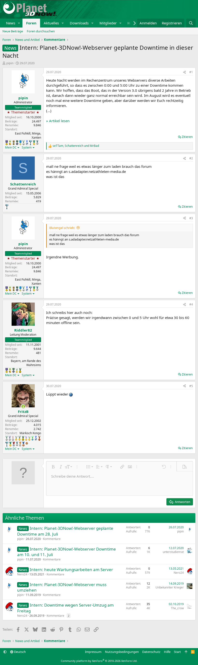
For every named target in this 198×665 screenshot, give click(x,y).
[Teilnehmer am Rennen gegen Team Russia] (13, 142)
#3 (191, 218)
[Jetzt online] (23, 406)
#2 (191, 158)
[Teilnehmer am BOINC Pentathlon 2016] (16, 438)
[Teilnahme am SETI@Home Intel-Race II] (27, 142)
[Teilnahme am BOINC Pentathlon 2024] (20, 444)
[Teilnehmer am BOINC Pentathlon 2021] (34, 142)
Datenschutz (151, 652)
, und (76, 146)
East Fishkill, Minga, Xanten (28, 135)
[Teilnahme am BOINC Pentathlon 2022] (14, 444)
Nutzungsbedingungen (122, 652)
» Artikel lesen (58, 120)
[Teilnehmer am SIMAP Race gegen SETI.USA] (7, 142)
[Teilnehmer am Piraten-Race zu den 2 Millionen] (10, 142)
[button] (19, 23)
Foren (31, 23)
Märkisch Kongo (30, 433)
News (10, 23)
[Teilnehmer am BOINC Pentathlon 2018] (10, 438)
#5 (191, 386)
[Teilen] (184, 72)
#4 (191, 304)
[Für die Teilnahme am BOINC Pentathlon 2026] (27, 443)
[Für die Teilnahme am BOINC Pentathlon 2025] (23, 444)
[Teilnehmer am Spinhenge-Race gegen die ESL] (17, 142)
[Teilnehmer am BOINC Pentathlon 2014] (20, 370)
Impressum (93, 652)
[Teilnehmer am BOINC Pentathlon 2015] (19, 438)
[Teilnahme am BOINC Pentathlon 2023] (37, 142)
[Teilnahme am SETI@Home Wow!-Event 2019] (32, 438)
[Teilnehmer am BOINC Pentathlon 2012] (17, 370)
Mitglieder (108, 23)
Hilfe (167, 652)
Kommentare (52, 539)
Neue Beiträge (12, 31)
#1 (191, 72)
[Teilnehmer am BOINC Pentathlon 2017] (13, 438)
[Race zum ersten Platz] (20, 142)
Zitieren (187, 136)
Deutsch (19, 652)
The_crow (177, 608)
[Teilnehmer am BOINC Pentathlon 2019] (23, 142)
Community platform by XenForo (99, 661)
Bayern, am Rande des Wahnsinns (26, 363)
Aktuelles (51, 23)
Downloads (79, 23)
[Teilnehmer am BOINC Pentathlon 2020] (39, 438)
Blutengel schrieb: (62, 228)
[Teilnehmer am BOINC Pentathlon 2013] (26, 438)
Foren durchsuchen (41, 31)
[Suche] (191, 23)
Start (177, 652)
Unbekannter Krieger (170, 587)
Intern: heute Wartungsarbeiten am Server (71, 569)
